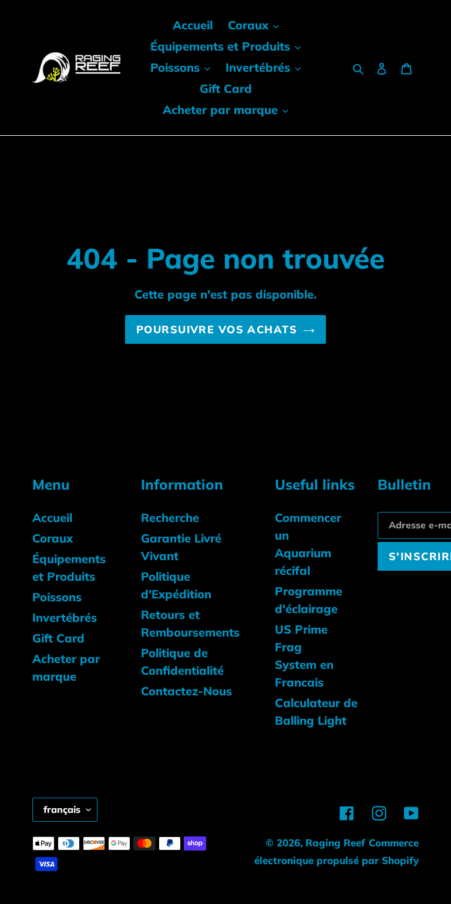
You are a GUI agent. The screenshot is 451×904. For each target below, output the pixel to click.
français (61, 809)
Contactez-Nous (186, 691)
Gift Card (58, 638)
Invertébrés (64, 617)
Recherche (170, 517)
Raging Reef (335, 842)
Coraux (52, 538)
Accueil (52, 517)
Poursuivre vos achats (216, 329)
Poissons (57, 597)
